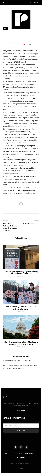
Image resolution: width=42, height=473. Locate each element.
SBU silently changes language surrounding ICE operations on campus (21, 272)
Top (21, 469)
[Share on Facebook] (12, 44)
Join (20, 454)
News (5, 28)
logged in (14, 360)
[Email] (30, 44)
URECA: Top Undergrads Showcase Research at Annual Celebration (11, 227)
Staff (7, 454)
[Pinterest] (24, 44)
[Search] (31, 2)
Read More (21, 410)
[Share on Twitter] (18, 44)
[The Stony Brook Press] (21, 19)
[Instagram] (26, 447)
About (14, 454)
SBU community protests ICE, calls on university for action (21, 308)
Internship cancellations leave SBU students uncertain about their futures (21, 343)
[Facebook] (15, 447)
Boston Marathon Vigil (31, 224)
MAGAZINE (21, 457)
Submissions (29, 454)
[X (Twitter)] (21, 447)
